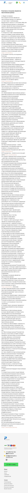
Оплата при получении (9, 485)
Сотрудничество (7, 476)
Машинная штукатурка (9, 487)
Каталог (5, 471)
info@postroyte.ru (11, 456)
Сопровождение (7, 482)
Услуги (5, 473)
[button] (10, 453)
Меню (5, 469)
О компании (6, 474)
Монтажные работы (8, 483)
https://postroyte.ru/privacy (9, 427)
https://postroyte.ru (6, 52)
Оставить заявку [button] (11, 464)
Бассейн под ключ (8, 488)
